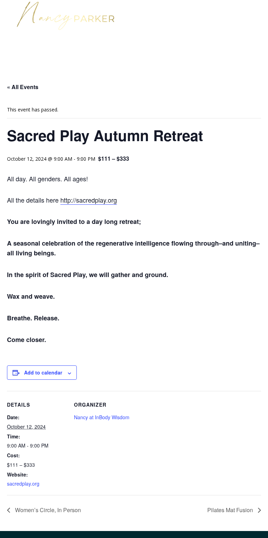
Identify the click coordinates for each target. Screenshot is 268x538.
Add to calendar (43, 372)
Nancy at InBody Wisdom (101, 417)
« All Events (22, 87)
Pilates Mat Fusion (230, 510)
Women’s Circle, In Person (47, 510)
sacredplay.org (23, 483)
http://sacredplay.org (88, 199)
